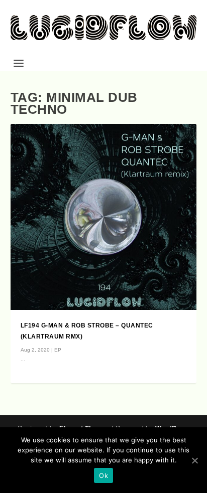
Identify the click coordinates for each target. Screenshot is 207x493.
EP (57, 350)
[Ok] (194, 460)
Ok (103, 475)
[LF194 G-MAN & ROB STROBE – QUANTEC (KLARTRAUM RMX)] (104, 217)
